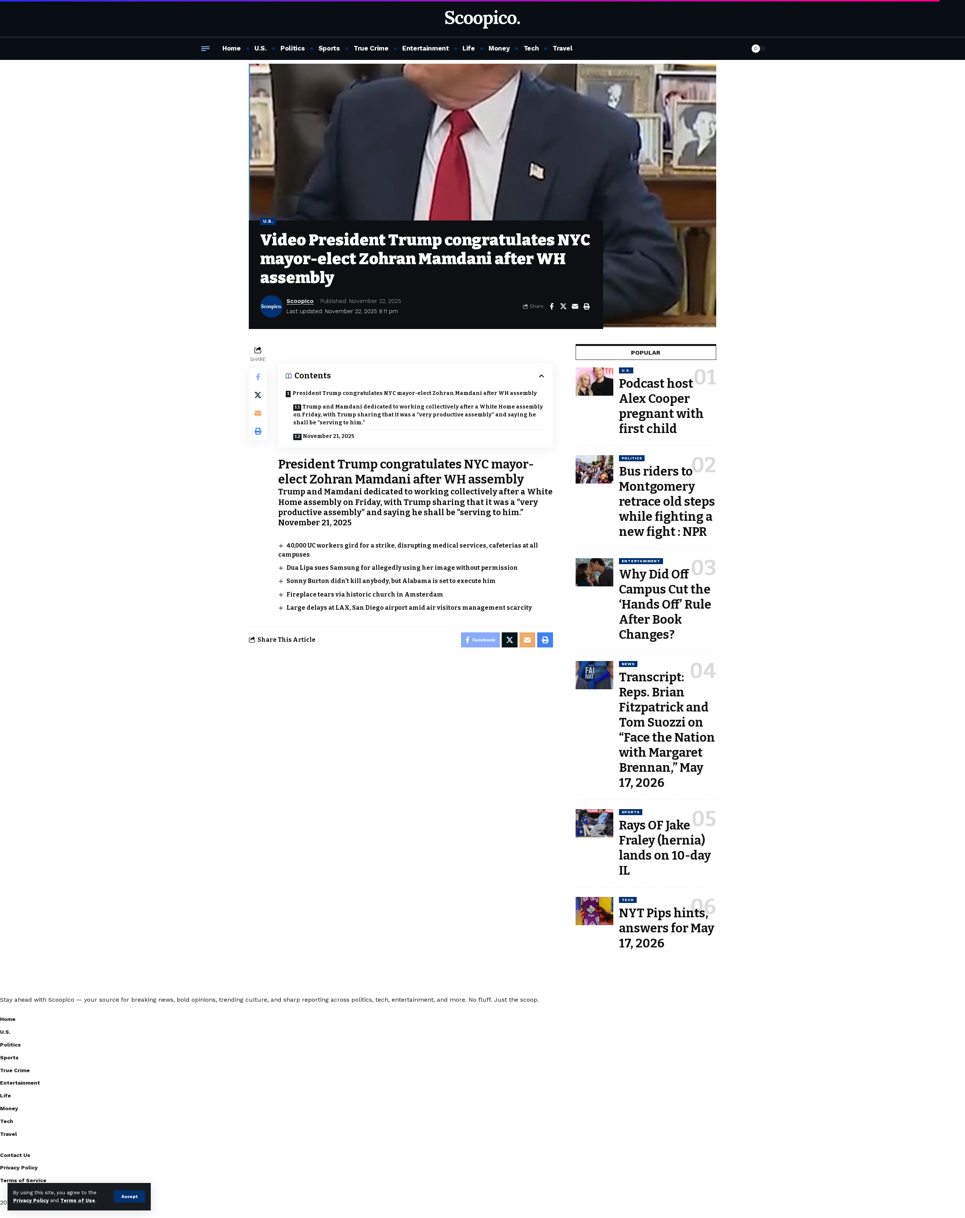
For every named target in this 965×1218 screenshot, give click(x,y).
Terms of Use (77, 1200)
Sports (631, 812)
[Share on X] (563, 306)
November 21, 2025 (328, 436)
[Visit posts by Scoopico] (271, 306)
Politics (632, 458)
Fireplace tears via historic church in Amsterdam (364, 594)
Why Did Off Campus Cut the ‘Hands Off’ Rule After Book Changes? (665, 604)
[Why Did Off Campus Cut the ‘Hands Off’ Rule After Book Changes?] (594, 572)
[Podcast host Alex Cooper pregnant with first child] (594, 381)
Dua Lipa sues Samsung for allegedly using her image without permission (402, 567)
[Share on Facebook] (551, 306)
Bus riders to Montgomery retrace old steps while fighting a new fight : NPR (667, 501)
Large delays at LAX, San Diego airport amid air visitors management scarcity (409, 607)
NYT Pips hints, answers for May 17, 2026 (666, 928)
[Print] (586, 306)
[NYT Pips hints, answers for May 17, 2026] (594, 911)
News (628, 664)
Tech (628, 900)
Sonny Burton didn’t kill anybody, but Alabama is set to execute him (391, 581)
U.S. (268, 221)
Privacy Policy (31, 1200)
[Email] (575, 306)
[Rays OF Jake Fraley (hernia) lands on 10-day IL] (594, 823)
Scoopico (300, 301)
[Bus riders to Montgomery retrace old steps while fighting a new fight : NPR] (594, 469)
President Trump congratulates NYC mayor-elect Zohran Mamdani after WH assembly (415, 393)
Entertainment (641, 561)
